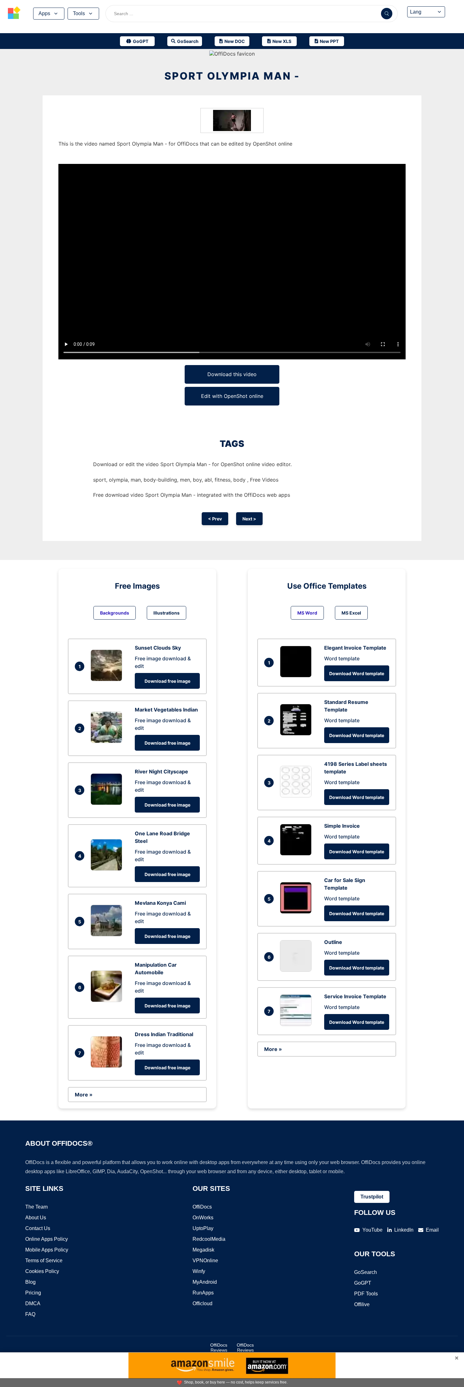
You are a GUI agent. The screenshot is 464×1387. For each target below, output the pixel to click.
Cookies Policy (42, 1271)
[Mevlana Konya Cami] (107, 934)
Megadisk (203, 1249)
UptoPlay (203, 1228)
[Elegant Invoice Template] (297, 675)
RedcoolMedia (209, 1239)
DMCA (32, 1303)
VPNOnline (205, 1260)
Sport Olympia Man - (232, 76)
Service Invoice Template (355, 996)
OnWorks (203, 1217)
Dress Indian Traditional (164, 1034)
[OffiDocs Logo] (14, 13)
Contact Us (37, 1228)
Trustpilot (371, 1196)
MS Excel (351, 612)
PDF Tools (366, 1293)
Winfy (199, 1271)
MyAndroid (205, 1282)
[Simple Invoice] (297, 853)
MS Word (307, 612)
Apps (44, 13)
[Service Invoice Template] (297, 1024)
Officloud (202, 1303)
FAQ (30, 1314)
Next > (249, 518)
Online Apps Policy (46, 1239)
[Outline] (297, 970)
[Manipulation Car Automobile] (107, 1000)
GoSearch (365, 1272)
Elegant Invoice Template (355, 648)
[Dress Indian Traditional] (107, 1066)
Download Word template (356, 673)
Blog (30, 1282)
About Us (35, 1217)
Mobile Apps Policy (46, 1249)
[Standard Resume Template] (297, 733)
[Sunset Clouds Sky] (107, 679)
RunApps (203, 1292)
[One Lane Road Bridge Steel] (107, 869)
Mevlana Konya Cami (160, 903)
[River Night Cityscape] (107, 803)
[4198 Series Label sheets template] (297, 795)
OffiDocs (202, 1207)
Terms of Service (43, 1260)
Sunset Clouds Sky (158, 648)
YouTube (372, 1230)
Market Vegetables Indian (166, 709)
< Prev (215, 518)
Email (432, 1230)
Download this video (232, 374)
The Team (36, 1207)
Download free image (167, 681)
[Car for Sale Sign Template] (297, 912)
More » (83, 1094)
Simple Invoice (342, 826)
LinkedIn (403, 1230)
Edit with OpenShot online (232, 396)
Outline (333, 942)
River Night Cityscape (161, 771)
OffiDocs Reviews (218, 1347)
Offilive (362, 1304)
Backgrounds (114, 612)
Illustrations (166, 612)
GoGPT (362, 1283)
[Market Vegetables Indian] (107, 741)
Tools (79, 13)
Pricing (33, 1292)
